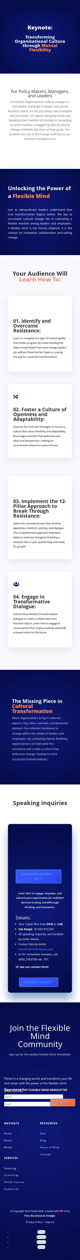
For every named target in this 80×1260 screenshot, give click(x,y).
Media (8, 1147)
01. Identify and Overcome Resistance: (32, 325)
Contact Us (11, 1189)
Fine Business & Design (39, 1215)
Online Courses (14, 1182)
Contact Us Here (36, 982)
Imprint (49, 1222)
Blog (43, 1140)
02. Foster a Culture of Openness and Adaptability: (39, 414)
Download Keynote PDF (36, 876)
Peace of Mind (49, 1147)
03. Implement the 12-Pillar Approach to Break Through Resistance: (39, 508)
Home (8, 1133)
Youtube (45, 1154)
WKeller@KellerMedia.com (35, 949)
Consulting (11, 1175)
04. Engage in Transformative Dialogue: (31, 601)
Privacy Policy (34, 1222)
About (8, 1140)
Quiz (43, 1133)
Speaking (10, 1168)
